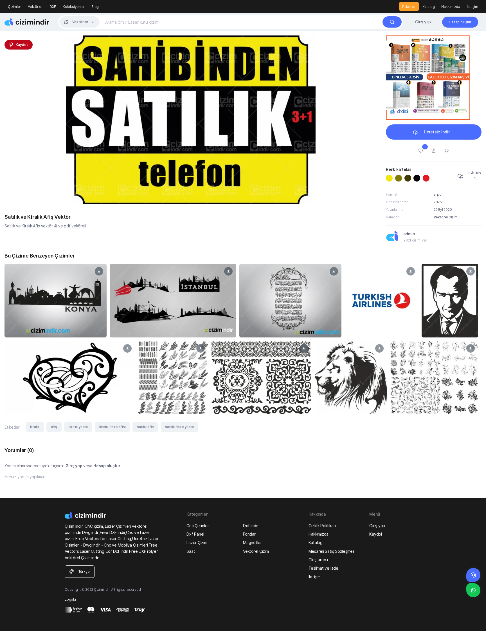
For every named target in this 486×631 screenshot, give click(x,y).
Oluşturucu (318, 559)
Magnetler (252, 542)
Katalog (428, 7)
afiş (54, 427)
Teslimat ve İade (323, 568)
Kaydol (375, 534)
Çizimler (14, 7)
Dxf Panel (195, 534)
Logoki (70, 599)
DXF (53, 7)
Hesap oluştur (106, 465)
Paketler (409, 7)
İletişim (472, 7)
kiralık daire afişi (112, 427)
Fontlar (249, 534)
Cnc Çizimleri (198, 525)
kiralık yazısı (78, 427)
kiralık (34, 427)
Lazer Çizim (196, 542)
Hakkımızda (450, 7)
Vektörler (35, 7)
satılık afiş (145, 427)
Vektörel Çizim (446, 217)
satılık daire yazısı (179, 427)
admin (409, 233)
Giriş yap (423, 21)
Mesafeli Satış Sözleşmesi (332, 551)
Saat (190, 551)
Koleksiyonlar (74, 7)
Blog (95, 7)
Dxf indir (250, 525)
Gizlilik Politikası (322, 525)
